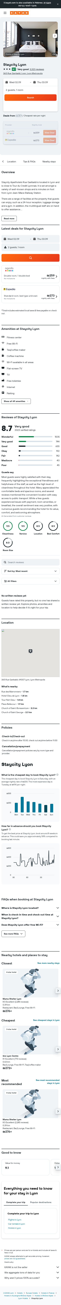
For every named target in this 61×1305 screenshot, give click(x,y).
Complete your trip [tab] (15, 1202)
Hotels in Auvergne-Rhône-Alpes (17, 1296)
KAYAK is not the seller (15, 1267)
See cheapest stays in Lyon (46, 1020)
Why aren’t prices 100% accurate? (22, 1277)
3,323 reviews (37, 69)
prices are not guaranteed (14, 1258)
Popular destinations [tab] (41, 1202)
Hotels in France (47, 1293)
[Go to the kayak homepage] (19, 13)
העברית (47, 2)
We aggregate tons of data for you (22, 1272)
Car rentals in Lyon (16, 1224)
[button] (57, 4)
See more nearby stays (48, 963)
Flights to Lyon (14, 1219)
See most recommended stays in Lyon (48, 1081)
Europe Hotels (32, 1293)
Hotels (20, 1293)
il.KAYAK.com (8, 1293)
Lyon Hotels (23, 1298)
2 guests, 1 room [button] (14, 89)
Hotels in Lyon (14, 1228)
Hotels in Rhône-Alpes (44, 1296)
